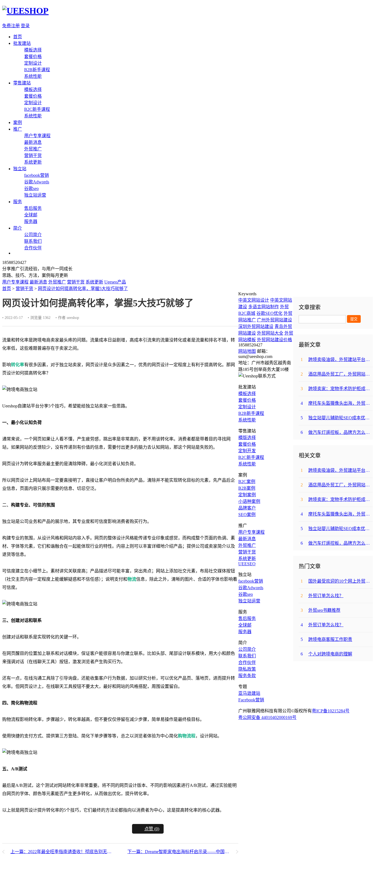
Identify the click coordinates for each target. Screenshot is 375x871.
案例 (17, 122)
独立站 (19, 168)
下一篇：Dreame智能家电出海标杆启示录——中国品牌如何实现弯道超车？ (182, 851)
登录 (25, 25)
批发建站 (22, 43)
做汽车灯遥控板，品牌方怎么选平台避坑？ (337, 432)
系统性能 (33, 76)
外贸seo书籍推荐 (320, 610)
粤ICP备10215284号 (330, 711)
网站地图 (247, 351)
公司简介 (33, 234)
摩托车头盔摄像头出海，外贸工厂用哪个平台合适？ (337, 403)
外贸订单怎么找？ (322, 595)
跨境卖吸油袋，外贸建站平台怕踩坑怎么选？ (337, 359)
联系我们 (33, 241)
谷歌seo (31, 188)
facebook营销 (36, 175)
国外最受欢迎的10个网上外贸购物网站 (337, 581)
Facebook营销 (251, 700)
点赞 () (151, 828)
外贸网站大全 (270, 333)
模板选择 (33, 50)
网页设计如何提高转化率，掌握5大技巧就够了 (83, 288)
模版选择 (247, 437)
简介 (17, 228)
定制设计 (33, 63)
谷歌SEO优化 (269, 313)
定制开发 (247, 450)
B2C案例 (246, 481)
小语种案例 (249, 501)
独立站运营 (35, 195)
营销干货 (33, 155)
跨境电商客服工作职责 (326, 639)
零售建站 (22, 83)
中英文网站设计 (253, 300)
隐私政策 (247, 669)
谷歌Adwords (36, 182)
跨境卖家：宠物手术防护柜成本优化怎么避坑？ (337, 388)
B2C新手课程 (37, 109)
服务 (17, 201)
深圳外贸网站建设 (255, 326)
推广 (17, 129)
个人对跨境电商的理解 (326, 654)
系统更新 (33, 162)
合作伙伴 (33, 248)
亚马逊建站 (249, 693)
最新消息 (33, 142)
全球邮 (30, 215)
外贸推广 (33, 149)
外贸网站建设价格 (274, 339)
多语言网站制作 (263, 306)
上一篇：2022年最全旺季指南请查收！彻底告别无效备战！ (61, 851)
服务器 (30, 221)
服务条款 (247, 675)
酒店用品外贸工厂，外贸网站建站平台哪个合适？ (337, 374)
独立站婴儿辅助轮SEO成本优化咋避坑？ (337, 417)
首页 (17, 36)
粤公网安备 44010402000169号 (267, 717)
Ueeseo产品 (115, 282)
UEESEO (247, 563)
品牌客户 (247, 508)
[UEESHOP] (25, 11)
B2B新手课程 (37, 69)
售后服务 (33, 208)
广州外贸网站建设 (274, 320)
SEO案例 (247, 514)
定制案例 (247, 494)
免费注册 (11, 25)
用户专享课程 (37, 135)
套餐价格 (33, 56)
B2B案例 (246, 488)
